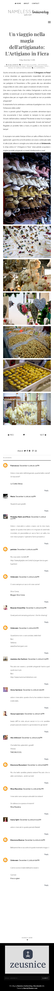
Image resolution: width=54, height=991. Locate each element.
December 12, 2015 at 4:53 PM (32, 737)
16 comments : (40, 68)
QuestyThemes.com (30, 988)
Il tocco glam (15, 878)
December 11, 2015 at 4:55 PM (29, 577)
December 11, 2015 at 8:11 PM (29, 628)
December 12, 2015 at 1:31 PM (34, 713)
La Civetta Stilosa (16, 483)
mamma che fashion (18, 659)
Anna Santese (16, 690)
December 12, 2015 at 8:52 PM (33, 789)
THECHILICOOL (16, 752)
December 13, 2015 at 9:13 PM (35, 840)
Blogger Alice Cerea (17, 595)
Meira (12, 496)
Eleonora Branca (17, 840)
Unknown (14, 577)
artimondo (43, 64)
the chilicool (15, 737)
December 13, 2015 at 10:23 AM (30, 819)
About (26, 3)
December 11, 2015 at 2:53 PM (26, 496)
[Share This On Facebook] (27, 451)
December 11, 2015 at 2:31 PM (29, 465)
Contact (35, 3)
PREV (11, 435)
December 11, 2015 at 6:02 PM (36, 608)
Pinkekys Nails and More (20, 517)
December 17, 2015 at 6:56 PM (29, 860)
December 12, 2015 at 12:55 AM (33, 690)
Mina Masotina (16, 789)
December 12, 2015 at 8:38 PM (38, 765)
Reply (46, 490)
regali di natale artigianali (20, 68)
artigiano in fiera (29, 64)
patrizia (13, 549)
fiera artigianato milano (15, 66)
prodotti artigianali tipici (38, 66)
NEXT (42, 435)
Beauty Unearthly (17, 608)
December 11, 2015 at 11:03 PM (38, 659)
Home (18, 3)
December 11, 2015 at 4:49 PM (27, 549)
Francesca (14, 465)
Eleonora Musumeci (18, 765)
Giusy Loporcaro (17, 713)
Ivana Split (14, 819)
